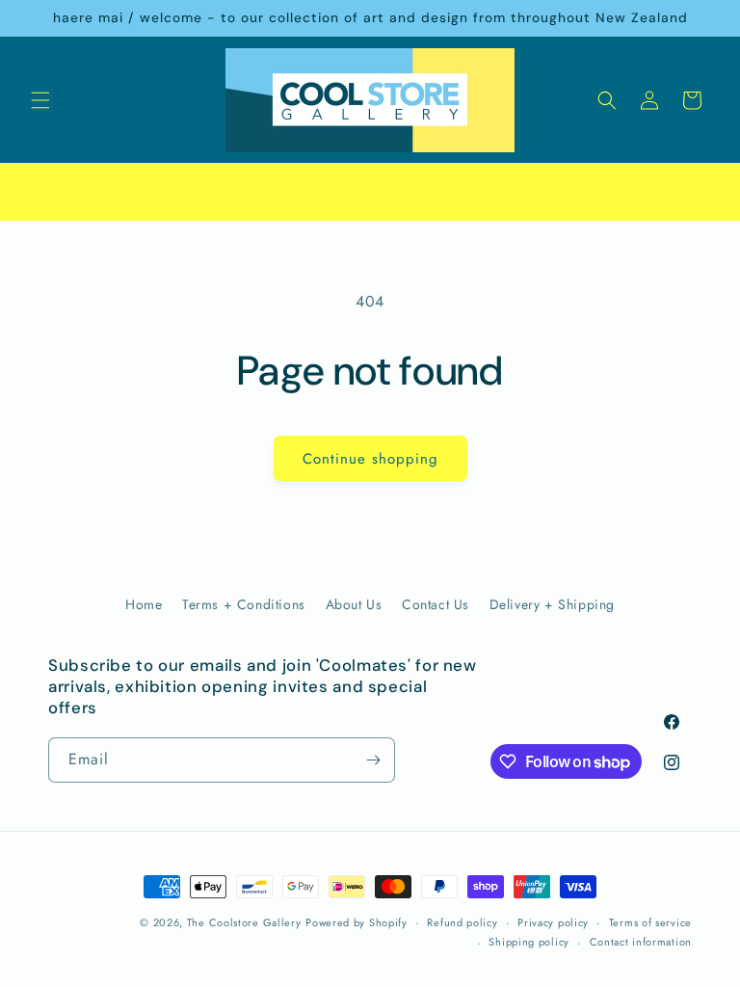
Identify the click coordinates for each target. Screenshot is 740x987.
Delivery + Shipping (552, 604)
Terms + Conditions (243, 604)
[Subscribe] (373, 760)
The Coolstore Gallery (244, 922)
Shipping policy (529, 941)
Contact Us (435, 604)
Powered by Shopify (356, 922)
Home (143, 604)
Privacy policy (553, 922)
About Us (354, 604)
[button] (40, 100)
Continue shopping (370, 458)
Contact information (641, 941)
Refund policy (462, 922)
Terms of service (650, 922)
